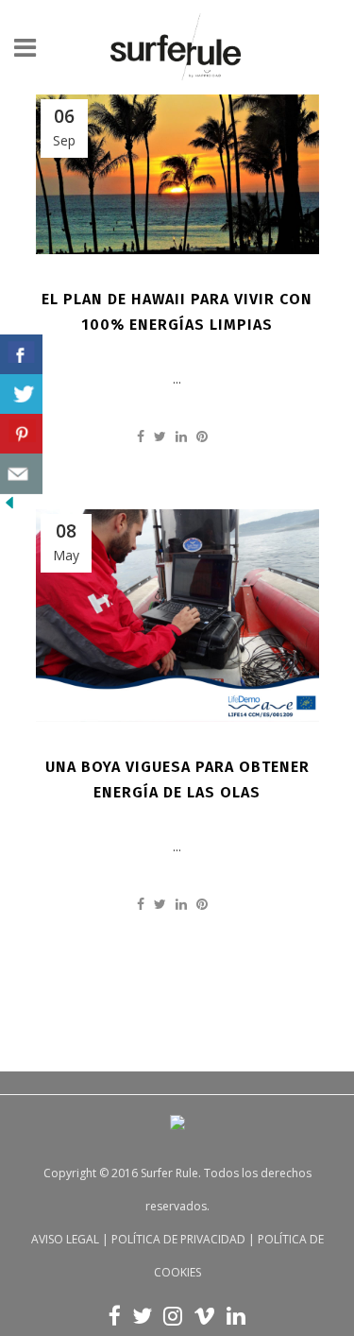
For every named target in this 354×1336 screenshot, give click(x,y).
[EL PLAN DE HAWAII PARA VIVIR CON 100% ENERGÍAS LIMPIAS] (177, 174)
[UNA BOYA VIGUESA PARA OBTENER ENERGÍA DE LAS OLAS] (177, 615)
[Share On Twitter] (21, 394)
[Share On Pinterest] (21, 434)
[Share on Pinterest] (202, 436)
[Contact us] (21, 474)
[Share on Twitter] (160, 436)
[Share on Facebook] (140, 436)
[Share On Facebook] (21, 354)
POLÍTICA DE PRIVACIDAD (178, 1239)
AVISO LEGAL (65, 1239)
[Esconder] (9, 507)
